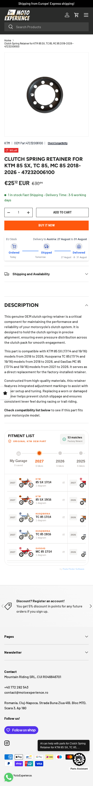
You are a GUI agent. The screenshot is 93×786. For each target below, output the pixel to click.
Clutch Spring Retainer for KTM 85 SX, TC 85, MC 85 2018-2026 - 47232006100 (39, 45)
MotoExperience (22, 775)
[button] (76, 15)
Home (7, 40)
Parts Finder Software (73, 569)
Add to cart (62, 212)
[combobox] (46, 26)
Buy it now (46, 225)
